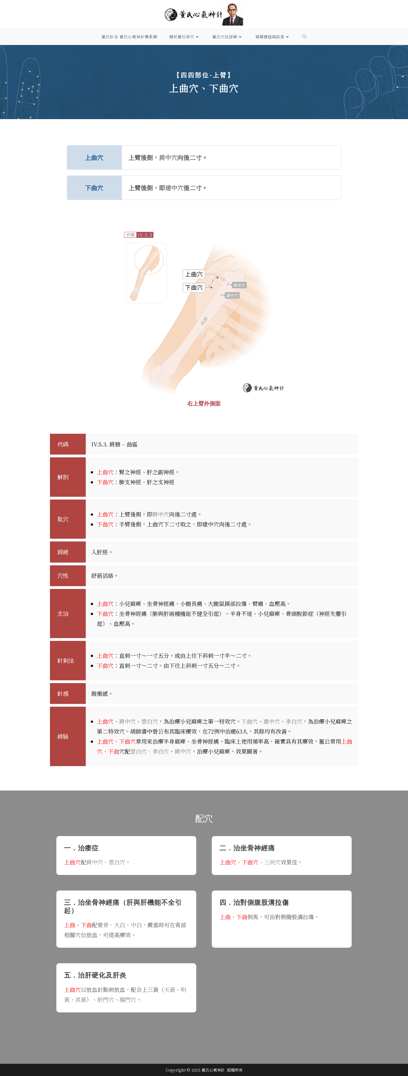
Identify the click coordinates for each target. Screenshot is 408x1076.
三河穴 (272, 862)
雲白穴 (149, 721)
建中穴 (174, 187)
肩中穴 (168, 157)
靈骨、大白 (111, 925)
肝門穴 (105, 999)
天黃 (169, 989)
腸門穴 (128, 999)
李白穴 (294, 721)
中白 (136, 925)
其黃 (80, 999)
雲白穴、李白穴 (149, 751)
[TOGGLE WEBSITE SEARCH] (304, 36)
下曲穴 (249, 721)
